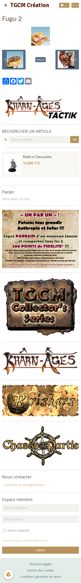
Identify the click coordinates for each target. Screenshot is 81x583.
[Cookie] (8, 574)
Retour (40, 59)
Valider (40, 550)
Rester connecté (18, 530)
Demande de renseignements (24, 485)
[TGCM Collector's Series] (40, 307)
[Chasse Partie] (40, 445)
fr (74, 5)
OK (74, 139)
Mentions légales (40, 564)
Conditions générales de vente (40, 577)
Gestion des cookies (40, 570)
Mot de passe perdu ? (36, 540)
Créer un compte (12, 540)
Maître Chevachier (37, 157)
